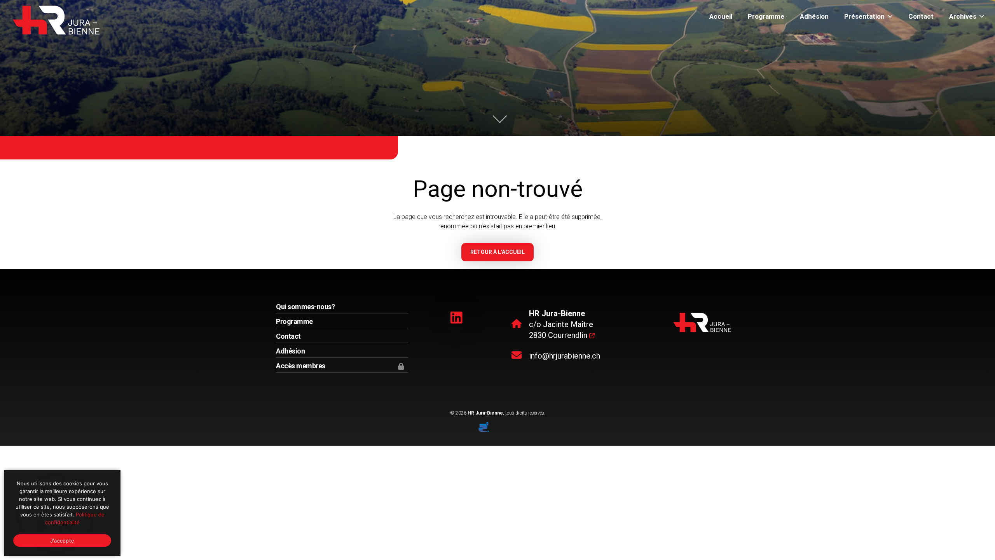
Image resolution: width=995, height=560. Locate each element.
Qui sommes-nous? (305, 307)
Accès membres (300, 366)
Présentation (864, 16)
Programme (766, 16)
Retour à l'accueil (497, 252)
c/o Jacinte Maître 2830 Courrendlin (561, 324)
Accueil (720, 16)
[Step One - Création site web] (497, 424)
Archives (962, 16)
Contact (921, 16)
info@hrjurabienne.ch (564, 355)
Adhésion (814, 16)
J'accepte (62, 540)
